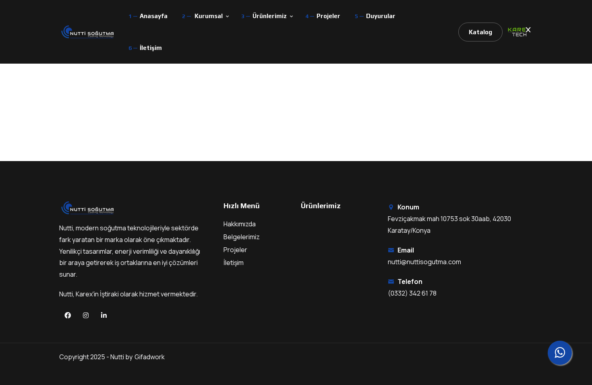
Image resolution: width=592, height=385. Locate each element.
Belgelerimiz (242, 236)
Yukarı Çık (18, 195)
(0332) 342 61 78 (412, 293)
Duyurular (380, 15)
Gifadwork (150, 356)
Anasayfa (154, 15)
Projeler (328, 15)
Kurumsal (209, 15)
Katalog (480, 32)
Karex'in (88, 294)
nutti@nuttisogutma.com (424, 261)
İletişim (151, 47)
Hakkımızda (240, 223)
